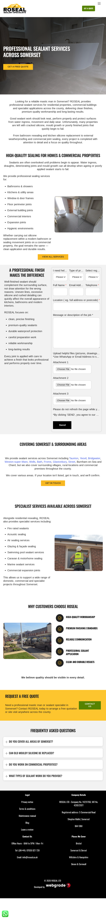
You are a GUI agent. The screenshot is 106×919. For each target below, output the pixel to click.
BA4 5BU (78, 826)
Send (62, 425)
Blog (27, 822)
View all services (53, 257)
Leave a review (27, 829)
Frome (47, 461)
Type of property (76, 270)
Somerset (74, 850)
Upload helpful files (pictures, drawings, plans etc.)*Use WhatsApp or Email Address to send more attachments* (76, 355)
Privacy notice (27, 802)
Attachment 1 (60, 362)
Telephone (92, 285)
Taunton (73, 458)
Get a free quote (18, 66)
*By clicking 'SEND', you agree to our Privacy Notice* (76, 414)
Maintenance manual (27, 815)
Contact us (90, 705)
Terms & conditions (27, 808)
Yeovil (83, 458)
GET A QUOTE (88, 8)
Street (71, 461)
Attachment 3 (60, 393)
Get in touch (53, 483)
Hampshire (83, 857)
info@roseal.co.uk (30, 857)
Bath (39, 461)
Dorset (84, 850)
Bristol (79, 843)
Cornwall (82, 864)
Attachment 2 (60, 378)
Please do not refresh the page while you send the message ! (76, 409)
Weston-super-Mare (16, 461)
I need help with (60, 270)
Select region (92, 270)
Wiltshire (73, 857)
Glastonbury (60, 461)
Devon (73, 864)
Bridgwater (94, 458)
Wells (32, 461)
